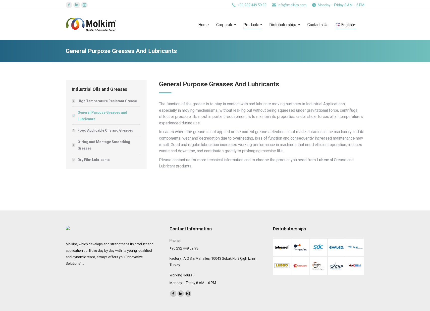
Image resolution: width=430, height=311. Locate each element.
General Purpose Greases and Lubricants (102, 115)
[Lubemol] (282, 248)
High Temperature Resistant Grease (107, 101)
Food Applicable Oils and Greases (105, 130)
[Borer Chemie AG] (355, 248)
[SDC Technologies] (319, 248)
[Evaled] (337, 248)
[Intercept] (319, 266)
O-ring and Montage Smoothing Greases (104, 145)
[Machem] (355, 266)
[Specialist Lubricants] (337, 266)
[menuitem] (207, 25)
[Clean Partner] (300, 248)
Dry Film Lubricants (94, 160)
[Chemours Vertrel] (300, 266)
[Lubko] (282, 266)
